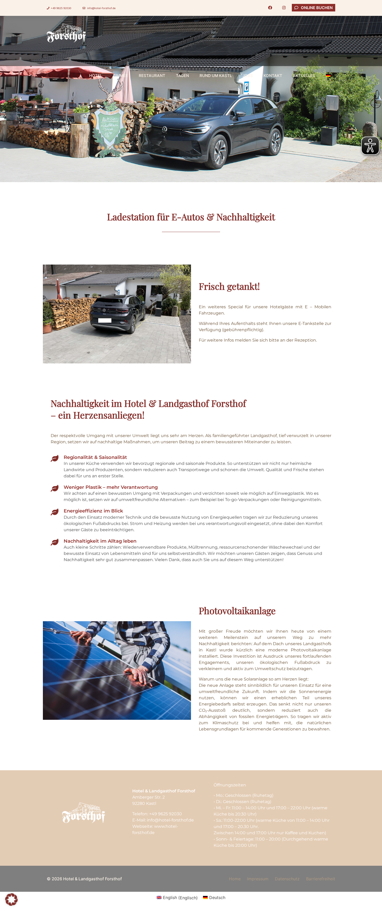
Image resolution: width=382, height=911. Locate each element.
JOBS (247, 75)
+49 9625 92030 (61, 8)
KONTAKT (273, 75)
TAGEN (182, 75)
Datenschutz (287, 878)
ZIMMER (120, 75)
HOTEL (95, 75)
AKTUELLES (304, 75)
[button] (11, 899)
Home (235, 878)
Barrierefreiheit (320, 878)
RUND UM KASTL (216, 75)
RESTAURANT (152, 75)
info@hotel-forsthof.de (101, 8)
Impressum (257, 878)
